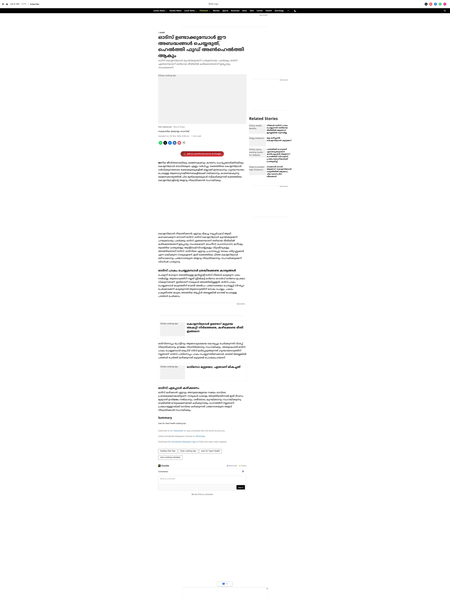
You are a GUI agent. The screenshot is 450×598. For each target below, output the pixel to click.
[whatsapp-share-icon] (160, 144)
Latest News (159, 11)
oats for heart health (210, 451)
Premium (204, 11)
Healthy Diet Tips (167, 451)
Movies (216, 11)
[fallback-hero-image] (257, 129)
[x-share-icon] (165, 144)
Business (235, 11)
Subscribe (34, 4)
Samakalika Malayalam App (183, 442)
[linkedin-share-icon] (174, 144)
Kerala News (175, 11)
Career (260, 11)
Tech (252, 11)
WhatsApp (200, 436)
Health (269, 11)
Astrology (279, 11)
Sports (225, 11)
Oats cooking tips (188, 451)
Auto (244, 11)
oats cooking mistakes (170, 457)
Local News (189, 11)
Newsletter (179, 431)
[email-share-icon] (179, 144)
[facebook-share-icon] (170, 144)
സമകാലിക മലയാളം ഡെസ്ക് (173, 131)
